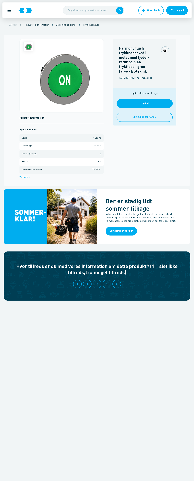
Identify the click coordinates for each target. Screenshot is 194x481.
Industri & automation (37, 25)
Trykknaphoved (91, 25)
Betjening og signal (66, 25)
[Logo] (25, 10)
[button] (9, 10)
